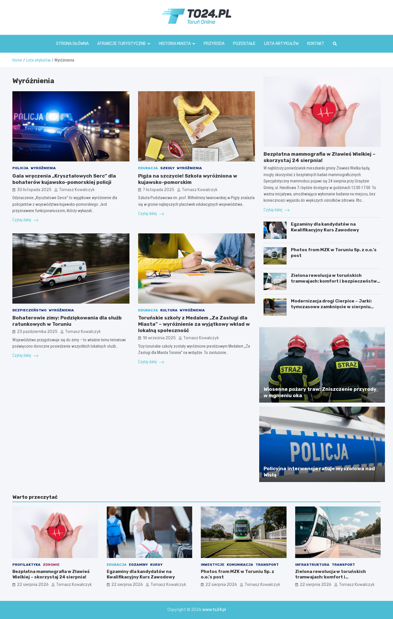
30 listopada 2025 (34, 189)
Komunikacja (240, 565)
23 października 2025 (37, 331)
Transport (267, 565)
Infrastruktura (312, 565)
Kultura (169, 310)
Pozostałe (244, 43)
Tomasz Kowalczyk (77, 189)
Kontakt (315, 43)
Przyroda (214, 43)
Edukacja (148, 168)
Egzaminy (138, 565)
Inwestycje (212, 565)
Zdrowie (51, 565)
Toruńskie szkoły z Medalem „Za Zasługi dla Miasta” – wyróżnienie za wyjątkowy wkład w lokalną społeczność (194, 324)
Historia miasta (175, 43)
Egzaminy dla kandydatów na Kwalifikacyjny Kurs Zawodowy (325, 227)
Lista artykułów (281, 43)
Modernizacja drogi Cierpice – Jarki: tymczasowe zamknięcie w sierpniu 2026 (331, 306)
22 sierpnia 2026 (33, 584)
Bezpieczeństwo (29, 310)
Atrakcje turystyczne (121, 43)
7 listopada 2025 (158, 189)
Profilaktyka (26, 565)
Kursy (156, 565)
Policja (20, 168)
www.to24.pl (214, 609)
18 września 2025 (159, 338)
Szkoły (167, 168)
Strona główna (72, 43)
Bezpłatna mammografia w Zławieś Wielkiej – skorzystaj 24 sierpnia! (50, 574)
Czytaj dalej (22, 220)
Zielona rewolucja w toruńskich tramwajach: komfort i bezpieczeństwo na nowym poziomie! (335, 281)
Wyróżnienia (43, 168)
